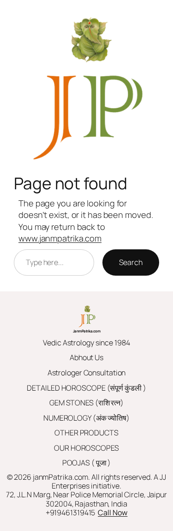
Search (131, 262)
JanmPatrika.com (87, 330)
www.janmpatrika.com (59, 238)
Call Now (112, 512)
